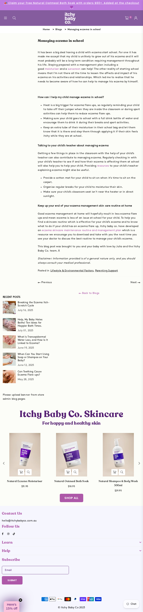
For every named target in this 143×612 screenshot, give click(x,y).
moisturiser (52, 69)
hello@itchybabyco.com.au (19, 520)
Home (46, 29)
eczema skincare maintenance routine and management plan (81, 230)
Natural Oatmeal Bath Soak (71, 481)
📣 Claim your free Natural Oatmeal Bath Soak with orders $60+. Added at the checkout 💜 (71, 5)
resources (103, 166)
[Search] (14, 18)
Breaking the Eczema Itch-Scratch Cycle (33, 304)
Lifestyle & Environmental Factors (71, 270)
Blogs (58, 29)
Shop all (71, 498)
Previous (46, 282)
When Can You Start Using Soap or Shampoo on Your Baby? (33, 357)
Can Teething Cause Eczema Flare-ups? (30, 373)
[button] (11, 606)
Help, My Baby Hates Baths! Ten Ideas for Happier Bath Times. (30, 322)
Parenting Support (106, 270)
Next (134, 282)
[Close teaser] (20, 600)
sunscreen (74, 69)
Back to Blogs (90, 293)
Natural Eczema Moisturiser (24, 481)
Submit (12, 580)
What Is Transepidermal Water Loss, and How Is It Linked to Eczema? (33, 340)
